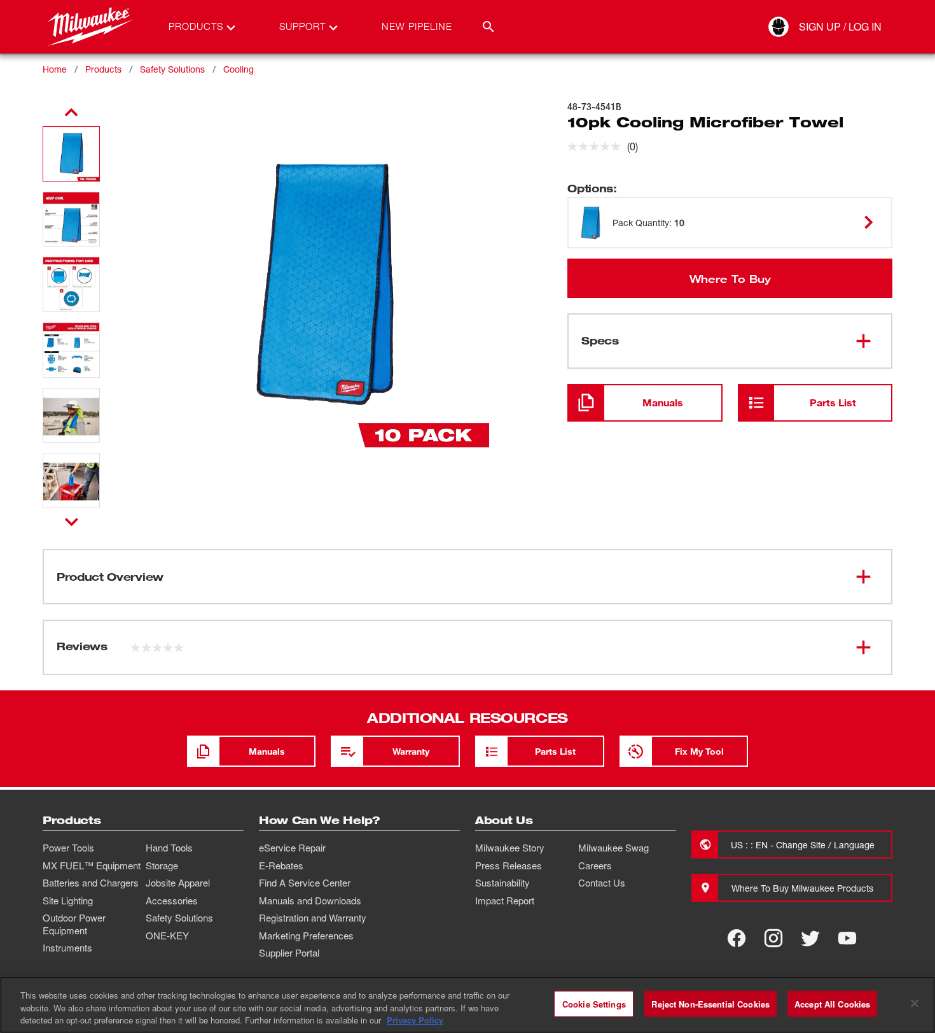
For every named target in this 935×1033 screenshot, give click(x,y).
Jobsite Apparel (178, 882)
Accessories (172, 900)
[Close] (915, 1003)
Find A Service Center (304, 882)
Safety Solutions (172, 69)
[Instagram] (773, 938)
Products (103, 69)
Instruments (67, 947)
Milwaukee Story (509, 847)
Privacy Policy (415, 1020)
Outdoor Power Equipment (74, 924)
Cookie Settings (594, 1003)
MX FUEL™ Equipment (92, 865)
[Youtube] (847, 938)
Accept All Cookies (832, 1003)
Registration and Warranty (312, 917)
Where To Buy (730, 278)
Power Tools (68, 847)
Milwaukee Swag (613, 847)
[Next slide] (71, 521)
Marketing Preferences (306, 935)
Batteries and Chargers (91, 882)
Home (55, 69)
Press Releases (508, 865)
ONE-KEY (167, 935)
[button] (71, 154)
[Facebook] (736, 938)
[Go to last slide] (71, 113)
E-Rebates (281, 865)
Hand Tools (169, 847)
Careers (595, 865)
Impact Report (504, 900)
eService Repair (292, 847)
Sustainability (502, 882)
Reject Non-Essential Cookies (710, 1003)
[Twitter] (810, 938)
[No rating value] (597, 146)
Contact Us (601, 882)
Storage (162, 865)
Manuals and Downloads (310, 900)
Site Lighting (68, 900)
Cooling (238, 69)
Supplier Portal (289, 952)
